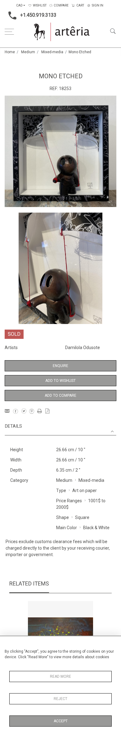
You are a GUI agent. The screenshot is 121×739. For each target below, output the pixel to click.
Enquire (60, 366)
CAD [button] (19, 5)
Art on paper (84, 490)
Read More (60, 676)
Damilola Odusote (82, 347)
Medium (28, 52)
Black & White (96, 527)
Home (10, 52)
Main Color (66, 527)
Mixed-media (52, 52)
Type (61, 490)
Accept (61, 721)
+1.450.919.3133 (38, 15)
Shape (62, 517)
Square (82, 517)
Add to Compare (60, 395)
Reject (60, 699)
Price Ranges (69, 500)
